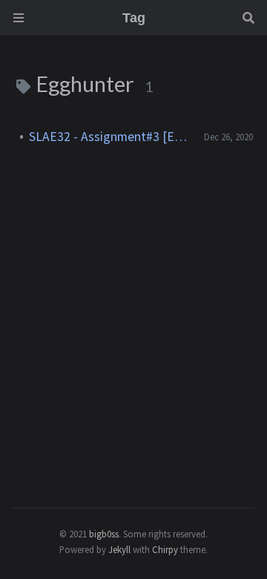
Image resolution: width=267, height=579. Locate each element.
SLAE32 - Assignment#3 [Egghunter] (110, 136)
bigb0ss (104, 534)
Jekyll (119, 549)
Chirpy (165, 549)
